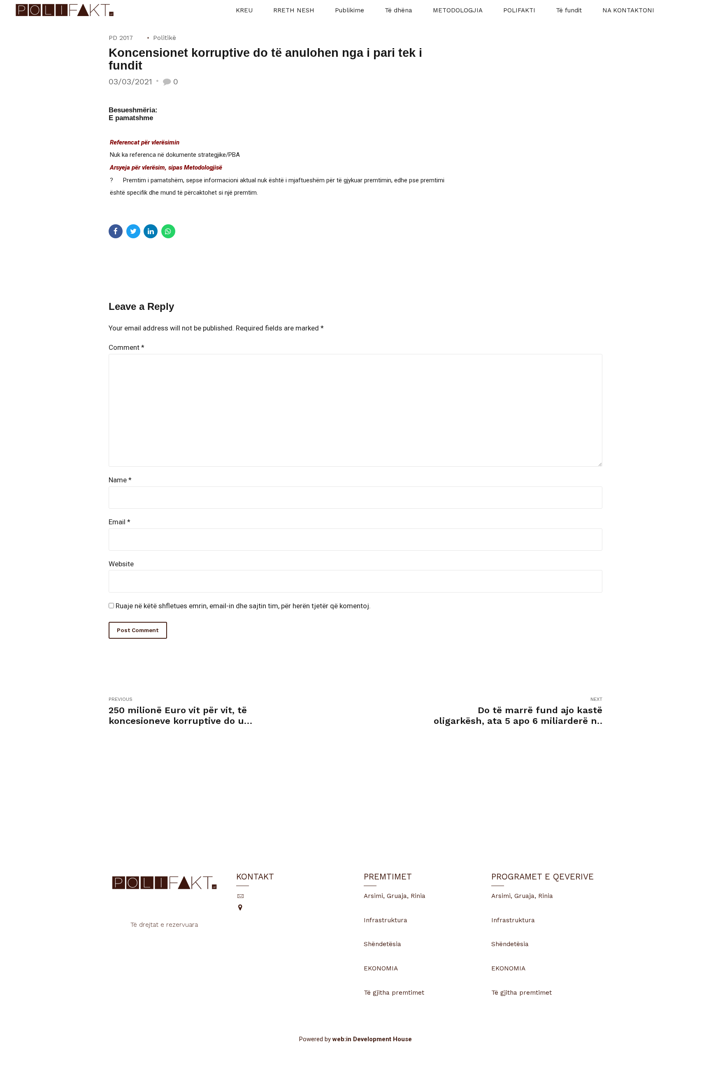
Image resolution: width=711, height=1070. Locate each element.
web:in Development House (372, 1039)
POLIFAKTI (519, 10)
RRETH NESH (293, 10)
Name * (120, 480)
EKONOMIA (381, 968)
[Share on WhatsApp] (168, 231)
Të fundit (569, 10)
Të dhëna (398, 10)
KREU (244, 10)
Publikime (349, 10)
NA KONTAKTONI (628, 10)
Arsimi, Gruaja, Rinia (394, 896)
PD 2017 (121, 38)
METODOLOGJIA (458, 10)
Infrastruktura (385, 920)
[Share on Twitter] (133, 231)
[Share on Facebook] (116, 231)
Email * (119, 522)
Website (121, 564)
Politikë (164, 38)
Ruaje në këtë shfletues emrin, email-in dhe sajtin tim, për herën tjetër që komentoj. (243, 606)
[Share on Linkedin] (151, 231)
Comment (126, 347)
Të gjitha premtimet (394, 992)
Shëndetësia (382, 944)
